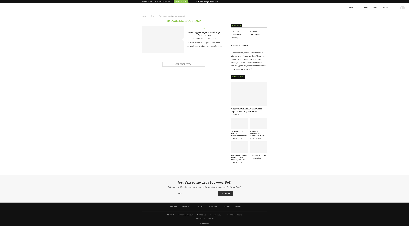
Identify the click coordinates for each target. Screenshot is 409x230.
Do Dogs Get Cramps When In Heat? (207, 2)
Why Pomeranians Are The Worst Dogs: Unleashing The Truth (246, 110)
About (375, 7)
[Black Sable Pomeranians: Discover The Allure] (258, 123)
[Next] (193, 1)
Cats (366, 7)
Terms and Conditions (233, 215)
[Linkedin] (263, 1)
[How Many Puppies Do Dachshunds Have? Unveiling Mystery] (239, 147)
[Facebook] (256, 1)
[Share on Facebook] (201, 54)
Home (351, 7)
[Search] (396, 7)
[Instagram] (258, 1)
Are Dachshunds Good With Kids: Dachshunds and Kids (239, 134)
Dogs (358, 7)
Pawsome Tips (199, 38)
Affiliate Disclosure (186, 215)
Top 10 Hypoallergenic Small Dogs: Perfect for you (204, 33)
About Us (171, 215)
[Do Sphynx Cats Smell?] (258, 147)
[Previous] (191, 1)
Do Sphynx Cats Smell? (258, 155)
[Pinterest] (261, 1)
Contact (385, 7)
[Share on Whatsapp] (209, 54)
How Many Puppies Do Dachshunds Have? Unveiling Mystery (239, 158)
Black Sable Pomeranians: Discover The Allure (257, 134)
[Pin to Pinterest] (204, 54)
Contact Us (201, 215)
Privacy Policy (215, 215)
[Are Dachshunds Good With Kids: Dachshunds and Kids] (239, 123)
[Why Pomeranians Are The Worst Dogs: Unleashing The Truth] (249, 94)
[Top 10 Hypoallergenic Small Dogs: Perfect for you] (163, 39)
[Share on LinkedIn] (206, 54)
